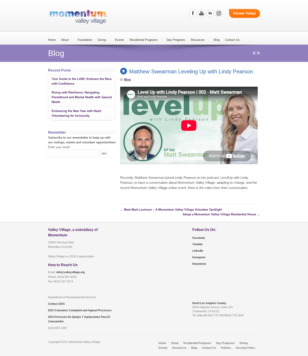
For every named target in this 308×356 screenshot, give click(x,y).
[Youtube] (201, 13)
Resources (198, 40)
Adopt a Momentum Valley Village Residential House (221, 214)
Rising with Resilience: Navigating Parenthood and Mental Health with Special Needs (82, 97)
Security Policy (245, 347)
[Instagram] (218, 13)
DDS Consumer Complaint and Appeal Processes (80, 310)
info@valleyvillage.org (70, 272)
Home (52, 40)
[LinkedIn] (210, 13)
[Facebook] (193, 13)
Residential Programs (144, 40)
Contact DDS (56, 303)
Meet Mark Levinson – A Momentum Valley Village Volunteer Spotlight (171, 209)
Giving (102, 40)
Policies (226, 347)
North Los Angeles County (209, 303)
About (65, 40)
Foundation (85, 40)
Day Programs (176, 40)
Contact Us (232, 40)
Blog (217, 40)
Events (119, 40)
